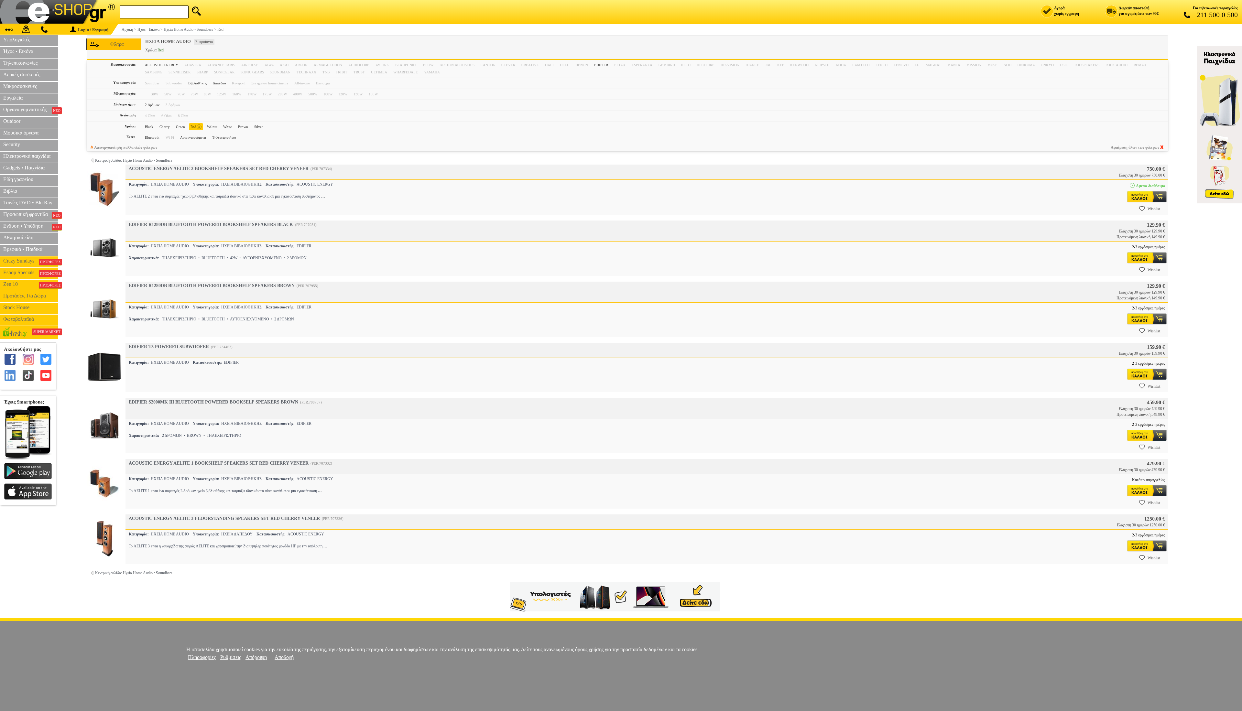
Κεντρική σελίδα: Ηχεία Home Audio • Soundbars (133, 160)
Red (195, 126)
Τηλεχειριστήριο (224, 137)
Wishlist (1154, 209)
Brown (243, 127)
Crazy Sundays (30, 261)
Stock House (16, 307)
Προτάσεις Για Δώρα (24, 295)
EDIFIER (601, 65)
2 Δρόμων (152, 105)
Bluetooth (152, 137)
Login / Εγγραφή (93, 29)
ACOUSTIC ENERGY (161, 65)
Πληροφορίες (202, 657)
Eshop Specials (30, 272)
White (227, 127)
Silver (258, 127)
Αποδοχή (284, 657)
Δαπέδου (219, 83)
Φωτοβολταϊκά (18, 319)
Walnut (212, 127)
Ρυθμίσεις (230, 657)
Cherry (164, 127)
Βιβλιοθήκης (197, 83)
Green (180, 127)
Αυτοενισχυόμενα (193, 137)
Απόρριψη (256, 657)
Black (149, 127)
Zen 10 (30, 284)
